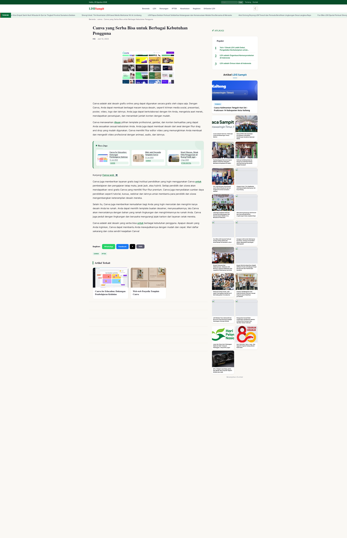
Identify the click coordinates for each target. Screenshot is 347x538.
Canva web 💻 (110, 175)
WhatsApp (108, 247)
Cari (240, 2)
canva (99, 19)
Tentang (248, 2)
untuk (198, 181)
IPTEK (174, 9)
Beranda (146, 9)
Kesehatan (184, 9)
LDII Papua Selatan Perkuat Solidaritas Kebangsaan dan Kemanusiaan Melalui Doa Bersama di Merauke (160, 15)
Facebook (122, 247)
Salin (140, 246)
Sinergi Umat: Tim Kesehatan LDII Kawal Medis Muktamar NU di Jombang (82, 15)
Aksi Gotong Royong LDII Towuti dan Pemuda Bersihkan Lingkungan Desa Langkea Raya (245, 15)
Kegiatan (196, 9)
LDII (96, 8)
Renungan (164, 9)
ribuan (117, 122)
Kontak (255, 2)
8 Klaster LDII (209, 9)
